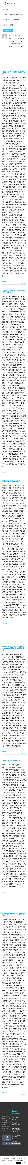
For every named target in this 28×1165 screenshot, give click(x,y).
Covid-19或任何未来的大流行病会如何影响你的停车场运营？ (14, 648)
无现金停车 (4, 281)
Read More (23, 283)
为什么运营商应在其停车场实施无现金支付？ (14, 291)
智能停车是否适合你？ (11, 761)
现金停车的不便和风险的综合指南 (14, 73)
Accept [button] (18, 1162)
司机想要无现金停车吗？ (12, 481)
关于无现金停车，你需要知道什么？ (14, 914)
